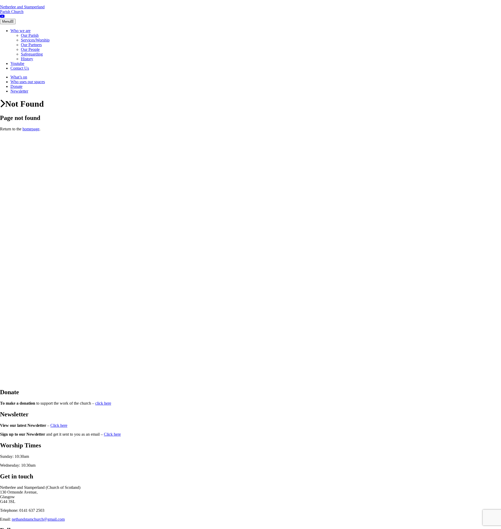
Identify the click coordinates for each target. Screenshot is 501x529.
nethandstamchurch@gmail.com (38, 519)
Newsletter (19, 91)
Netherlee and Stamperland (22, 9)
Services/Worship (35, 40)
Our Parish (30, 35)
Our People (30, 49)
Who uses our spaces (27, 82)
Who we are (20, 30)
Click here (58, 425)
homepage (30, 129)
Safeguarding (32, 54)
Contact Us (19, 68)
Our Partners (31, 44)
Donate (16, 86)
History (27, 59)
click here (103, 403)
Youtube (17, 63)
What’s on (18, 77)
